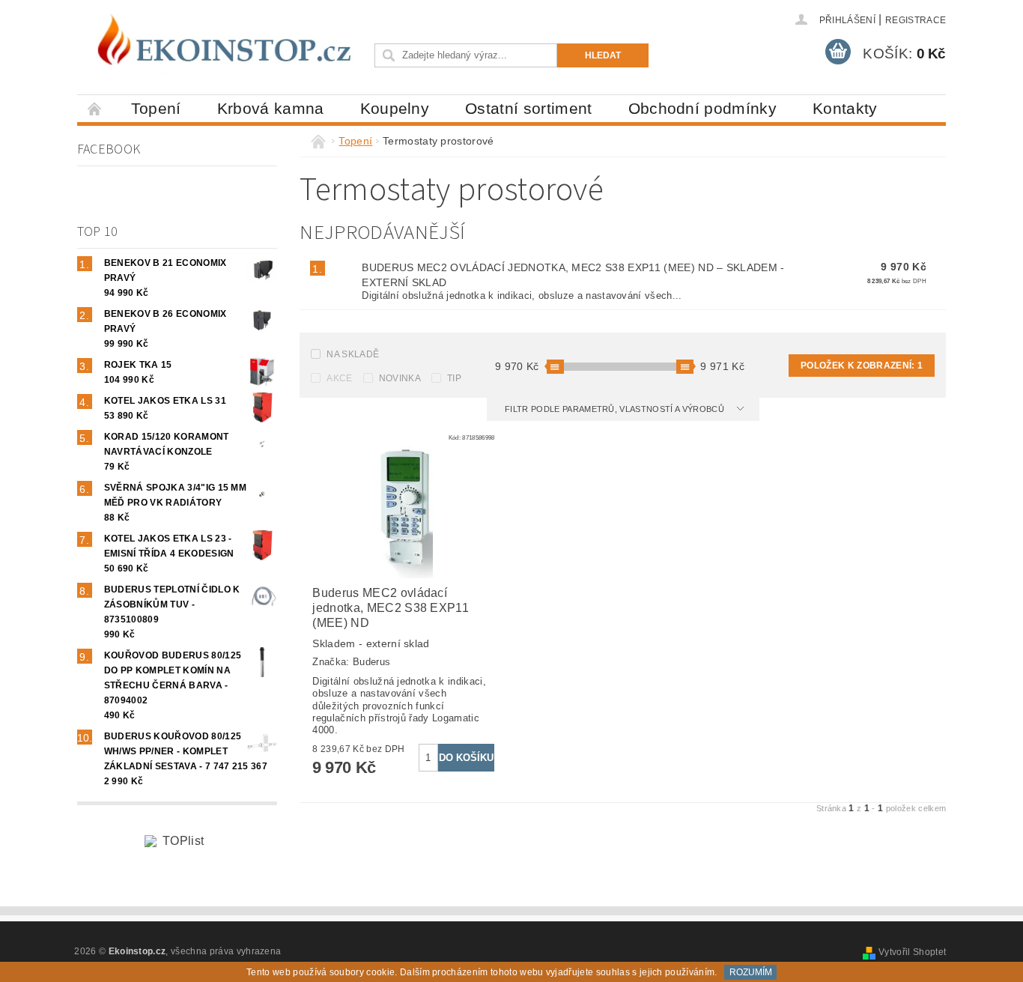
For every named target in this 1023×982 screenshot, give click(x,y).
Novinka (400, 378)
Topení (156, 108)
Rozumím (750, 972)
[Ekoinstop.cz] (223, 44)
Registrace (915, 20)
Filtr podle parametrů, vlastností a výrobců (615, 408)
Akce (339, 378)
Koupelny (395, 108)
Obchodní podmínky (702, 108)
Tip (454, 378)
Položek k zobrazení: (862, 365)
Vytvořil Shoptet (912, 952)
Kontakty (845, 108)
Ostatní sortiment (528, 108)
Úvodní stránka (95, 108)
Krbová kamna (270, 108)
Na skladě (353, 354)
